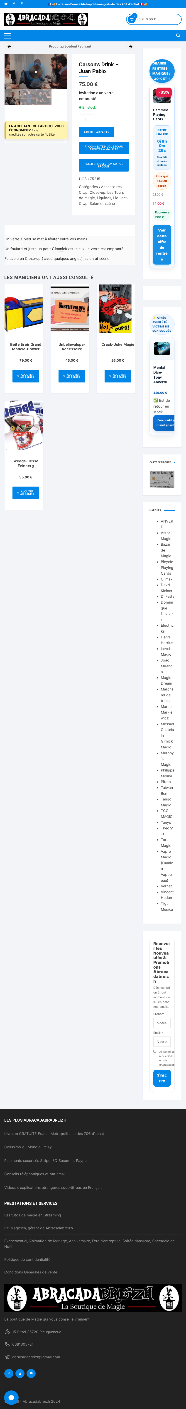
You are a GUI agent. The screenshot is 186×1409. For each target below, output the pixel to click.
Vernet (166, 886)
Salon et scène (102, 203)
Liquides (104, 198)
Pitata (166, 781)
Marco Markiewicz (166, 712)
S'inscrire (162, 1078)
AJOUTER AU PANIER (96, 132)
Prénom (158, 1014)
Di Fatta (167, 596)
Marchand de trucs (167, 695)
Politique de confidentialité (27, 1259)
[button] (59, 62)
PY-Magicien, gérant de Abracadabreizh (38, 1228)
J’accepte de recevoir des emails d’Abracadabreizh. (165, 1058)
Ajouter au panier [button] (27, 376)
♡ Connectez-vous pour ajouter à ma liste (104, 148)
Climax (167, 579)
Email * (158, 1032)
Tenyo (166, 822)
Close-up (97, 192)
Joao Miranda (167, 666)
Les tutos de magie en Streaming (32, 1215)
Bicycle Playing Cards (167, 567)
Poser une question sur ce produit (104, 165)
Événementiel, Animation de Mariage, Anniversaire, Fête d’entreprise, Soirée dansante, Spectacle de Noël (89, 1244)
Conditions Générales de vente (30, 1272)
